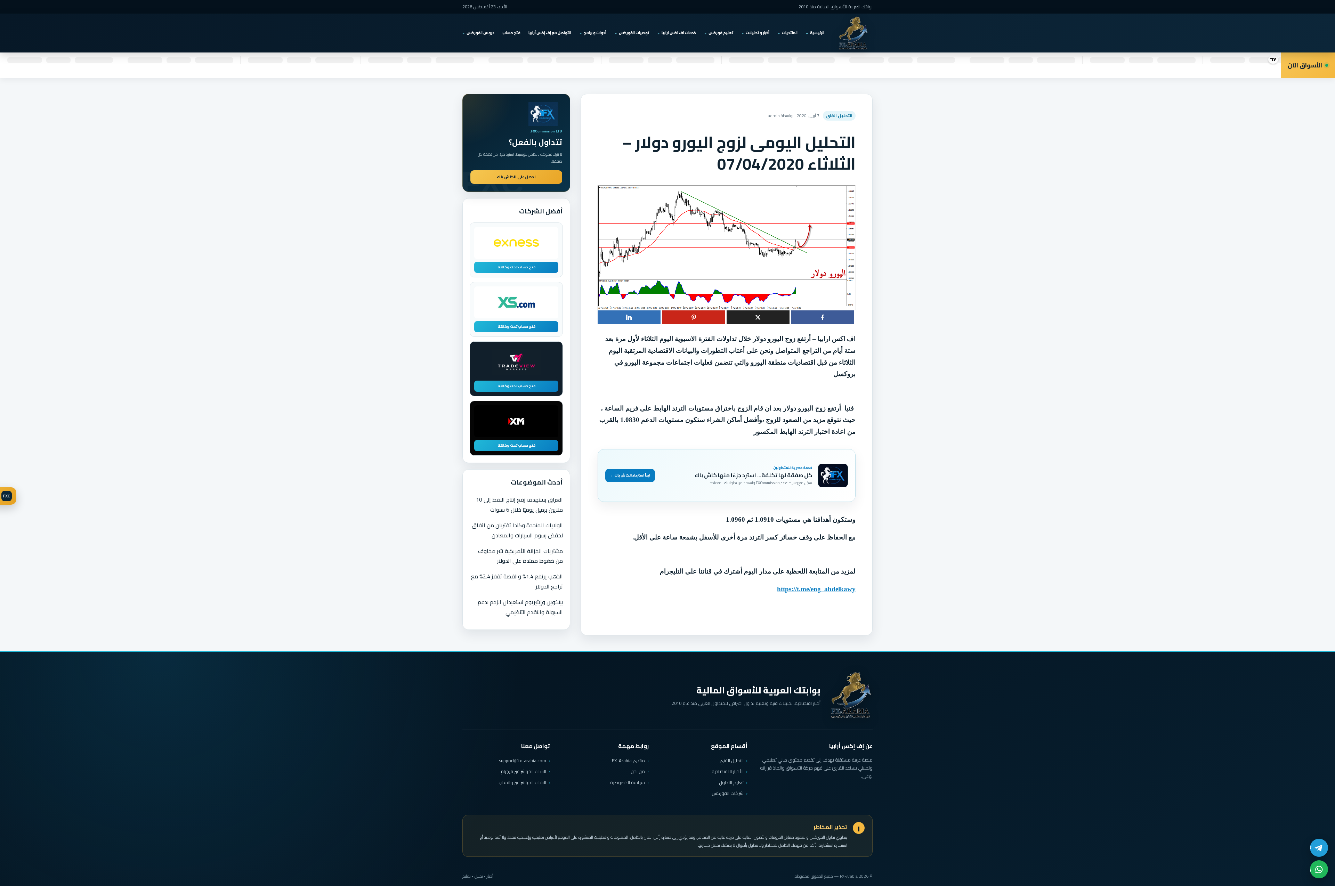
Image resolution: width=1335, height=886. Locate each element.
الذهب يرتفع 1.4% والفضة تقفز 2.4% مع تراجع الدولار (517, 581)
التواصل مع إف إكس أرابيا (549, 32)
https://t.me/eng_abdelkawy (816, 589)
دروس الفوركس (480, 32)
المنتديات (790, 32)
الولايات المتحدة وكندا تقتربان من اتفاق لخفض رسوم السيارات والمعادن (517, 530)
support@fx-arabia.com (522, 761)
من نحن (638, 771)
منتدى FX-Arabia (628, 760)
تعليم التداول (731, 782)
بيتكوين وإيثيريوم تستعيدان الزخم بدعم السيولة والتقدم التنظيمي (520, 607)
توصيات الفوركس (634, 32)
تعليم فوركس (721, 32)
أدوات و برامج (595, 32)
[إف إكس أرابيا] (853, 33)
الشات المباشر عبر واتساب (522, 783)
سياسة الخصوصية (627, 782)
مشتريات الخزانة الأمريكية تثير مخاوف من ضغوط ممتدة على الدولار (520, 556)
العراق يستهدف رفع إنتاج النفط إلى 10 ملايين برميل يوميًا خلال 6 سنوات (519, 504)
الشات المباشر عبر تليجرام (523, 771)
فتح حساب (511, 32)
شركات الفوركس (728, 793)
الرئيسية (817, 32)
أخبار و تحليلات (757, 32)
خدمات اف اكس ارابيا (679, 32)
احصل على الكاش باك (516, 176)
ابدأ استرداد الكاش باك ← (630, 475)
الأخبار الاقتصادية (728, 771)
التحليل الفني (732, 760)
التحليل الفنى (839, 116)
